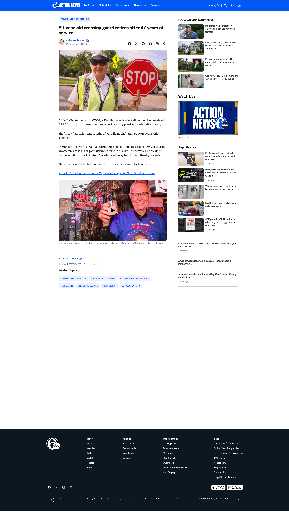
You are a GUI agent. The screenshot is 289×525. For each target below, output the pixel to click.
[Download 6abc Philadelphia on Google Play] (235, 487)
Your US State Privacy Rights (112, 499)
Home (90, 443)
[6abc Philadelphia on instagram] (64, 488)
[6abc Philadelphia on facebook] (49, 488)
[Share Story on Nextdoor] (150, 43)
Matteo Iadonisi (77, 40)
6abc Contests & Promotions (228, 453)
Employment (220, 467)
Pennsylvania (122, 5)
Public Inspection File (164, 499)
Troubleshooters (171, 448)
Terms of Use (131, 499)
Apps (89, 467)
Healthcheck (169, 458)
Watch (90, 458)
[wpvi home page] (53, 444)
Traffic (90, 453)
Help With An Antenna (225, 477)
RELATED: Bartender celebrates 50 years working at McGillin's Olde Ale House (107, 173)
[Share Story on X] (136, 43)
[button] (48, 5)
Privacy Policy (51, 499)
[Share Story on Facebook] (129, 43)
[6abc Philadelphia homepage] (66, 5)
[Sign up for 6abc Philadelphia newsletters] (71, 488)
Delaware (155, 5)
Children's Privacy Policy (88, 499)
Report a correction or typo (70, 258)
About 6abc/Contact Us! (226, 443)
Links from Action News (175, 467)
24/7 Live (89, 5)
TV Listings (219, 458)
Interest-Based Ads (146, 499)
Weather (91, 448)
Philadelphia (105, 5)
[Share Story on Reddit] (143, 43)
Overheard (168, 463)
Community (220, 472)
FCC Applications (183, 499)
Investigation (169, 443)
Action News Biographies (226, 448)
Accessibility (220, 463)
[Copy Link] (164, 43)
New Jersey (140, 5)
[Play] (208, 118)
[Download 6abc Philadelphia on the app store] (218, 487)
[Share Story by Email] (157, 43)
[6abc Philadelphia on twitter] (57, 488)
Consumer (168, 453)
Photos (90, 463)
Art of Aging (169, 472)
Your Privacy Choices (68, 499)
